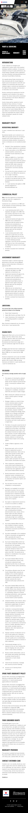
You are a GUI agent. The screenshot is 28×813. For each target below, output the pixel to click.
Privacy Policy (20, 806)
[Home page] (4, 2)
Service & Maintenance (6, 52)
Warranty (16, 53)
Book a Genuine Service (25, 52)
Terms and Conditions (9, 806)
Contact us (4, 777)
